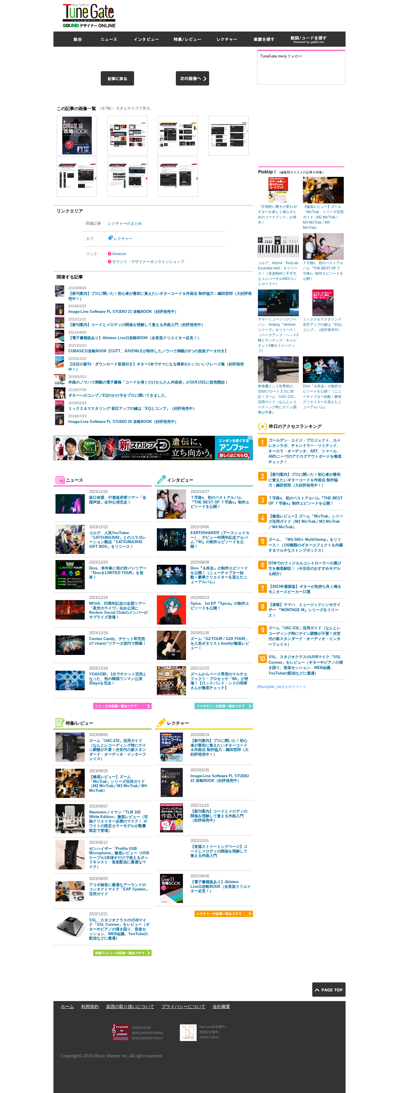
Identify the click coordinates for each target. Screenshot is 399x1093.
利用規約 (90, 1006)
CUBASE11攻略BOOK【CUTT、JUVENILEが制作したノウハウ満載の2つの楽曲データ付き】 (148, 351)
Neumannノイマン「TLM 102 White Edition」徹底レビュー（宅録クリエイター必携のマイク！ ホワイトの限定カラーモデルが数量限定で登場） (118, 821)
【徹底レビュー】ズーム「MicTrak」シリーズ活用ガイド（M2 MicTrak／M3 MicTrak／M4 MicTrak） (118, 784)
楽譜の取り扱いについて (130, 1006)
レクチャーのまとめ (125, 223)
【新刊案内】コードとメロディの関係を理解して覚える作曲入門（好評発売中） (136, 325)
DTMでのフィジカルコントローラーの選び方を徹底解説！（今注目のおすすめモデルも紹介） (304, 568)
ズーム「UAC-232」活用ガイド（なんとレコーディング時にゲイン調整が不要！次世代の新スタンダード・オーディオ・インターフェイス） (117, 749)
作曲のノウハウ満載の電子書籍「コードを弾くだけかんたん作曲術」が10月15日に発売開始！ (148, 382)
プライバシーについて (183, 1006)
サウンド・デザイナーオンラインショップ (148, 261)
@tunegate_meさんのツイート (281, 687)
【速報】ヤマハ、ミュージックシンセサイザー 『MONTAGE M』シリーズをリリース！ (304, 610)
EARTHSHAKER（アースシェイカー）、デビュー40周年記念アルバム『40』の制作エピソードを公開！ (219, 540)
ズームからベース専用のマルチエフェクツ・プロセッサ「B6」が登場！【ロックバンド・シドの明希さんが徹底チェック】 (219, 681)
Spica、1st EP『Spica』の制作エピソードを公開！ (219, 605)
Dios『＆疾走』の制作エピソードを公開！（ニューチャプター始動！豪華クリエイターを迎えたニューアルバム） (219, 575)
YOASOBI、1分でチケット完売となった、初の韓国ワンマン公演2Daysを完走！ (118, 678)
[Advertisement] (239, 14)
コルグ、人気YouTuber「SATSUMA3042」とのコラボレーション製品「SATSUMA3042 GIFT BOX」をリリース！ (117, 540)
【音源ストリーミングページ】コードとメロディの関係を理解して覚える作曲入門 (218, 851)
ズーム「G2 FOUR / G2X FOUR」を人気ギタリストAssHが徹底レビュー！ (219, 643)
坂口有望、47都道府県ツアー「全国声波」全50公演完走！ (117, 499)
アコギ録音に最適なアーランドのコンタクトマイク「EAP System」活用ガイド (119, 889)
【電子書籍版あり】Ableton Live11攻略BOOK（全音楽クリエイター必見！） (134, 338)
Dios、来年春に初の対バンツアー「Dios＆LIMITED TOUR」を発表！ (118, 572)
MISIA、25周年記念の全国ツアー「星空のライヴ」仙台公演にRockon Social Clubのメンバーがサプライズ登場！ (118, 610)
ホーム (67, 1006)
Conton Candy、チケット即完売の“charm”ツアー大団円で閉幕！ (117, 641)
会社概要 (221, 1006)
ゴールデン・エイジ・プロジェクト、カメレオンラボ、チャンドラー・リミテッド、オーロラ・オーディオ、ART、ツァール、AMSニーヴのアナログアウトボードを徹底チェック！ (304, 451)
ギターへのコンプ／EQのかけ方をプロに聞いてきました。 (118, 395)
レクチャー (123, 238)
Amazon (119, 254)
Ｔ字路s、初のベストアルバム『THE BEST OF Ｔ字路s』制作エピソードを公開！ (219, 502)
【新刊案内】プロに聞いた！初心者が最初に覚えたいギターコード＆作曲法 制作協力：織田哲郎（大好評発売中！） (219, 747)
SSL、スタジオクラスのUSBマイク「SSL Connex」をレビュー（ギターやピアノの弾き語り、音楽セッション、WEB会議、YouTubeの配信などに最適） (119, 929)
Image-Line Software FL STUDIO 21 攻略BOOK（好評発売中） (123, 311)
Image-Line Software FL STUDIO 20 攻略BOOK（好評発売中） (123, 421)
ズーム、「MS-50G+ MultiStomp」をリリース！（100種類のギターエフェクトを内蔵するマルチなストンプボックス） (305, 544)
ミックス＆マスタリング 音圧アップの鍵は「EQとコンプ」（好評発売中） (132, 408)
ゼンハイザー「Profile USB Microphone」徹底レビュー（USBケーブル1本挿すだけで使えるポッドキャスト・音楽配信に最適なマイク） (119, 857)
